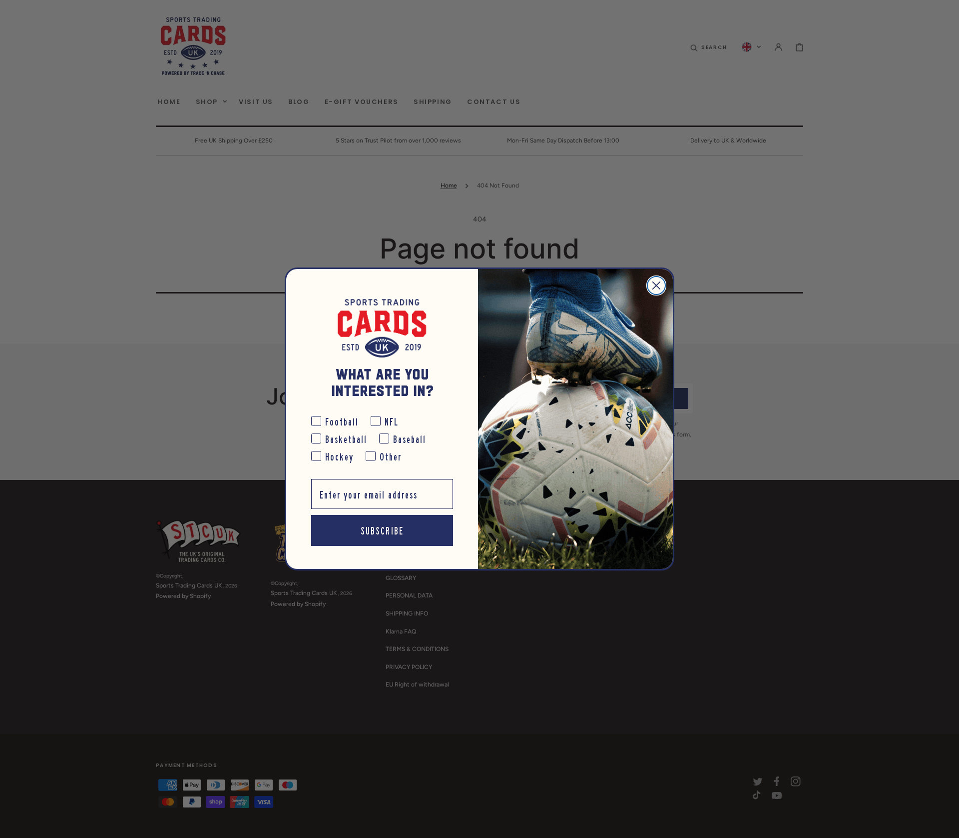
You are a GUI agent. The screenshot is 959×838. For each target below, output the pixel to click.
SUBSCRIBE (382, 530)
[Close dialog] (656, 285)
